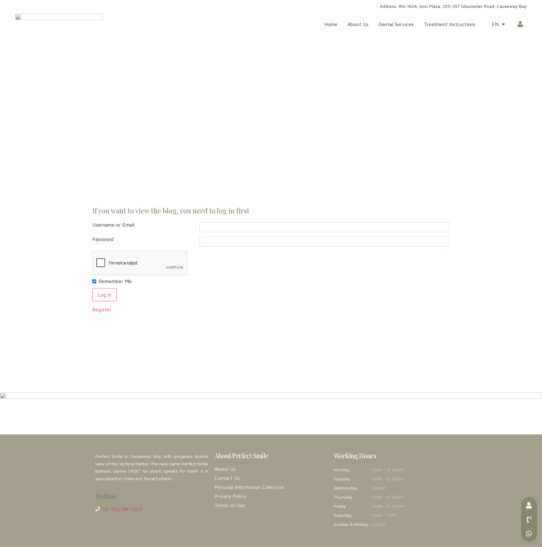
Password (103, 239)
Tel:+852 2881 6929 (122, 509)
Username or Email (113, 224)
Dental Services (396, 24)
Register (101, 309)
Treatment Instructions (450, 24)
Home (330, 24)
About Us (358, 24)
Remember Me (115, 281)
